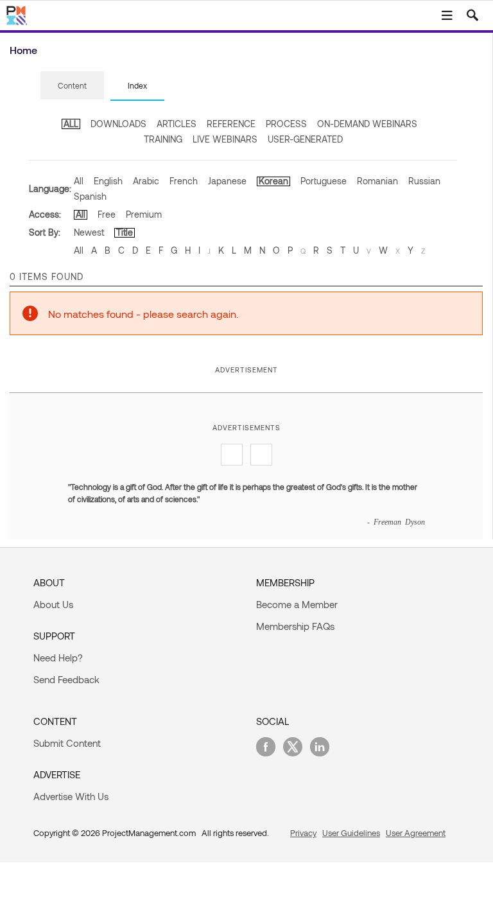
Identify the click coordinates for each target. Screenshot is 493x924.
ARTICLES (176, 123)
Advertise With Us (70, 796)
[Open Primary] (447, 15)
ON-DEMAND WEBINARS (367, 123)
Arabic (146, 180)
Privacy (303, 833)
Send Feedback (66, 679)
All (78, 180)
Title (124, 232)
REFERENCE (231, 123)
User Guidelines (351, 833)
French (183, 180)
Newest (89, 232)
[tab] (72, 86)
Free (107, 214)
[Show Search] (472, 15)
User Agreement (415, 833)
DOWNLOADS (118, 123)
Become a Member (297, 604)
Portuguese (323, 180)
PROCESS (286, 123)
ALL (71, 123)
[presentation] (72, 85)
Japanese (227, 180)
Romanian (377, 180)
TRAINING (163, 139)
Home (23, 50)
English (108, 180)
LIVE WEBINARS (225, 139)
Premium (144, 214)
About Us (53, 604)
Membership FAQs (295, 626)
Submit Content (67, 743)
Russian (424, 180)
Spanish (90, 196)
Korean (273, 180)
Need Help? (58, 657)
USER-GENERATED (305, 139)
